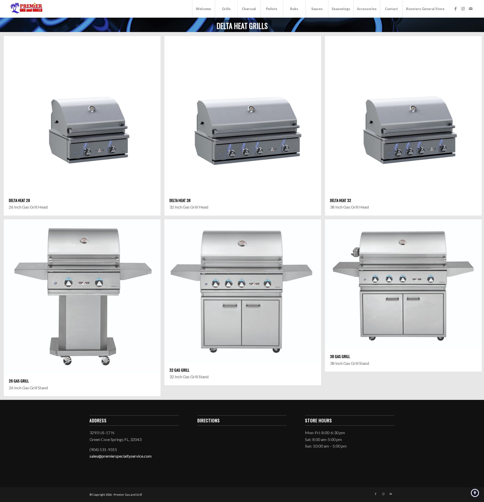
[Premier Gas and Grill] (27, 9)
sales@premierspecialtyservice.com (120, 456)
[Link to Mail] (470, 8)
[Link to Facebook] (455, 8)
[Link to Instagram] (463, 8)
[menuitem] (203, 9)
